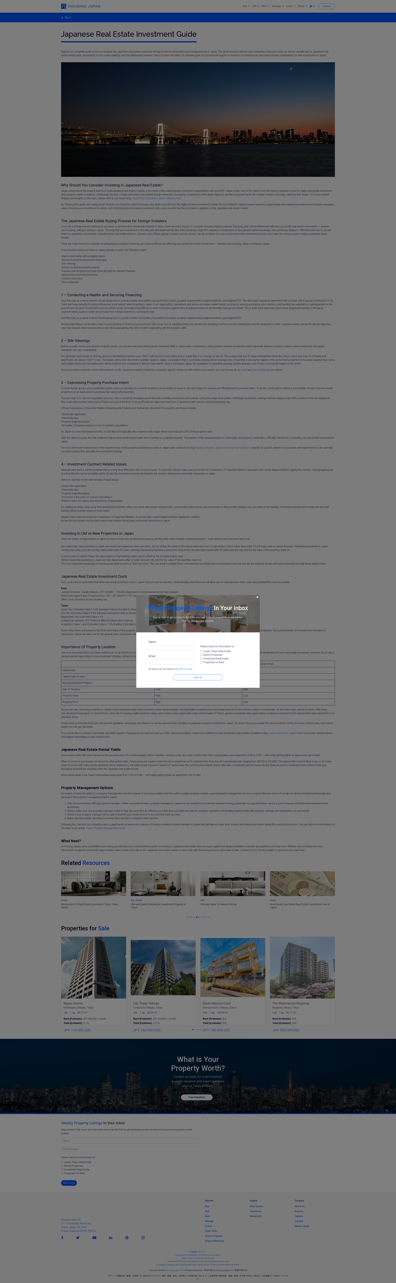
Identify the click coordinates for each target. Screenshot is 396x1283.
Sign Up (198, 677)
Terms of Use (185, 669)
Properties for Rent (213, 662)
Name (152, 642)
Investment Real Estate (216, 658)
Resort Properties (213, 654)
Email (152, 656)
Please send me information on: (217, 646)
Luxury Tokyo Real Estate (217, 651)
